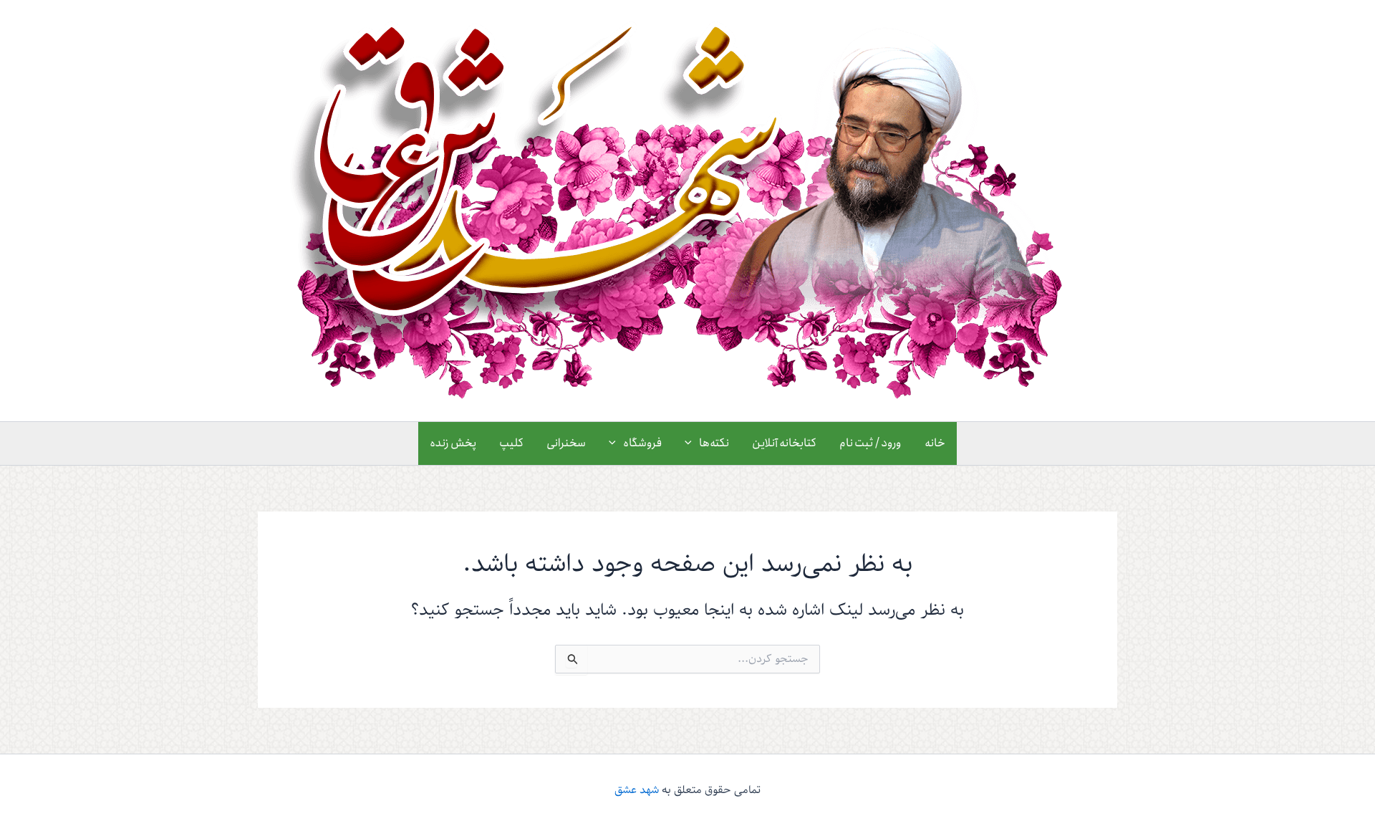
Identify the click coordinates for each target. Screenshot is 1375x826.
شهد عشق (636, 790)
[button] (692, 443)
